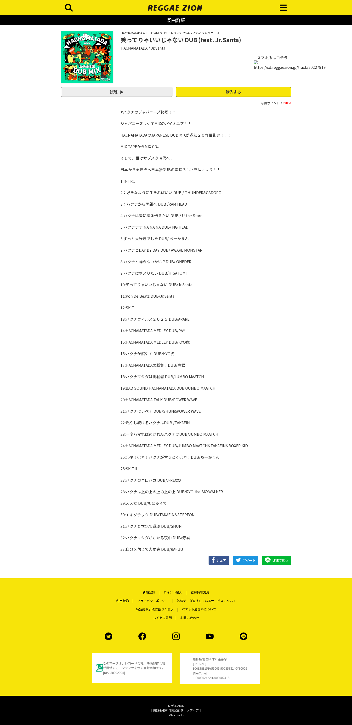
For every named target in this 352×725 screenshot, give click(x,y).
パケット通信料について (199, 609)
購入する (233, 92)
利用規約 (122, 600)
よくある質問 (162, 617)
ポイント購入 (173, 592)
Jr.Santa (158, 48)
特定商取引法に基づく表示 (154, 609)
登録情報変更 (200, 592)
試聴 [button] (114, 92)
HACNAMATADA (134, 48)
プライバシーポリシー (152, 600)
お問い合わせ (189, 617)
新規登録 (149, 592)
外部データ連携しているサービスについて (206, 600)
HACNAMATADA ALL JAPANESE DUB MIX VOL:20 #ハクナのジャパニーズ (170, 33)
